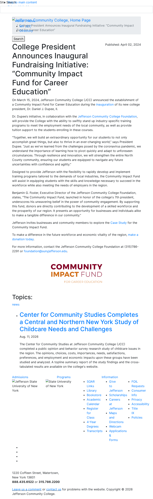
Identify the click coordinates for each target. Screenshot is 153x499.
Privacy (137, 399)
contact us (53, 489)
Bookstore (94, 395)
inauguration (105, 104)
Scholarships (118, 395)
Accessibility (140, 404)
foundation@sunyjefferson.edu (45, 251)
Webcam (115, 426)
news (15, 304)
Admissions (20, 377)
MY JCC (25, 26)
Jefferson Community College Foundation (107, 116)
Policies (137, 417)
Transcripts (94, 431)
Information (110, 377)
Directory (26, 31)
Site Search (8, 2)
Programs (64, 377)
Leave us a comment (26, 489)
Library (92, 390)
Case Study (118, 223)
